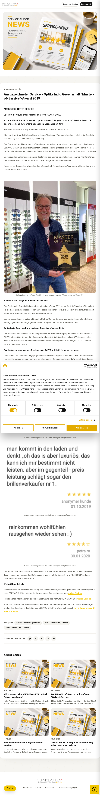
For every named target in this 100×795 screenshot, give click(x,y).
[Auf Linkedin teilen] (53, 638)
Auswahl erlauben (50, 428)
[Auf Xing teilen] (41, 638)
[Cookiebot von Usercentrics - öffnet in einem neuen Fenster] (85, 366)
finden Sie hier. (75, 593)
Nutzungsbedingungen (68, 787)
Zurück (10, 788)
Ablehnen (18, 428)
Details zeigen (85, 420)
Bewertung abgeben (70, 4)
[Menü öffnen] (96, 4)
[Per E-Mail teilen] (47, 638)
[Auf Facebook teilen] (29, 638)
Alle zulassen (82, 428)
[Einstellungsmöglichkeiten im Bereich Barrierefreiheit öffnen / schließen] (94, 789)
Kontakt (39, 787)
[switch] (37, 410)
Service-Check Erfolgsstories (28, 623)
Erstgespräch (86, 4)
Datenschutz (50, 787)
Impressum (27, 787)
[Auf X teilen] (35, 638)
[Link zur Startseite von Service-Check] (10, 5)
